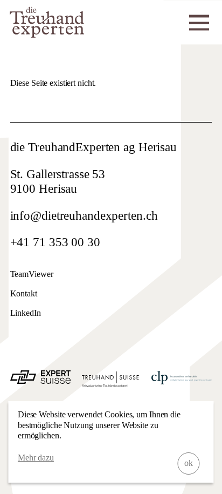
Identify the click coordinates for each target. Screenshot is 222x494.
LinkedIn (25, 313)
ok (188, 463)
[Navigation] (199, 21)
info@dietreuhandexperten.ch (84, 215)
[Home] (47, 33)
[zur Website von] (40, 380)
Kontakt (23, 293)
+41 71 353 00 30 (55, 242)
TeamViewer (31, 274)
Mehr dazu (36, 457)
